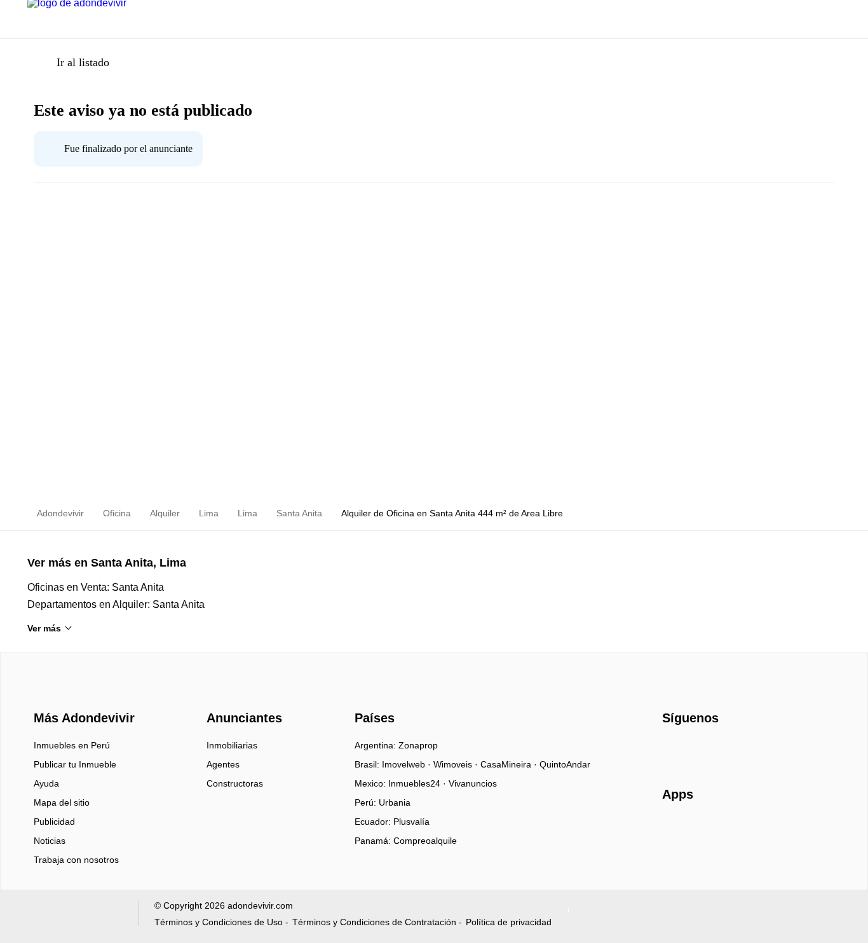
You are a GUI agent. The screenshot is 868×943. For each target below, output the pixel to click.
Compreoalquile (425, 841)
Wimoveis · (456, 764)
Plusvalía (411, 821)
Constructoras (235, 783)
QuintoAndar (564, 764)
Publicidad (54, 821)
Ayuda (46, 783)
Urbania (394, 802)
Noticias (49, 841)
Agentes (223, 764)
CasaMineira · (509, 764)
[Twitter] (735, 749)
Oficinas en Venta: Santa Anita (95, 587)
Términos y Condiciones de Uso (218, 922)
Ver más (44, 628)
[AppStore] (702, 831)
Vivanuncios (473, 783)
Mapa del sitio (62, 802)
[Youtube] (714, 749)
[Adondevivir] (81, 696)
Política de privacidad (509, 922)
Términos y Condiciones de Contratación (374, 922)
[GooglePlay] (788, 831)
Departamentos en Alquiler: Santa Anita (116, 604)
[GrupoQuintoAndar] (75, 916)
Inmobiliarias (232, 745)
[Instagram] (693, 749)
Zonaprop (418, 745)
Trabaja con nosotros (76, 860)
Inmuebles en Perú (72, 745)
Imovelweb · (407, 764)
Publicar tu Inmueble (75, 764)
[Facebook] (672, 749)
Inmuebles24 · (418, 783)
